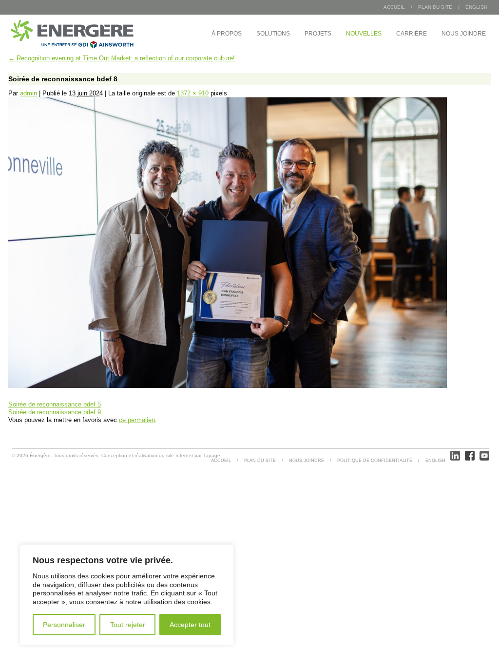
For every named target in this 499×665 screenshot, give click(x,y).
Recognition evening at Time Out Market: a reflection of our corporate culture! (121, 58)
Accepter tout (190, 624)
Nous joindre (463, 33)
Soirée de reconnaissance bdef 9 (54, 412)
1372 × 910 (193, 93)
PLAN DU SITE (435, 7)
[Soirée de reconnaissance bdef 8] (227, 385)
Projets (318, 33)
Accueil (394, 7)
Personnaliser (64, 624)
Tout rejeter (127, 624)
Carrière (411, 33)
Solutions (273, 33)
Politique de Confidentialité (374, 460)
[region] (126, 595)
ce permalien (137, 420)
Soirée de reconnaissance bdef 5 (54, 404)
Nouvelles (364, 33)
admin (28, 93)
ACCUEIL (221, 460)
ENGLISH (476, 7)
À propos (226, 33)
